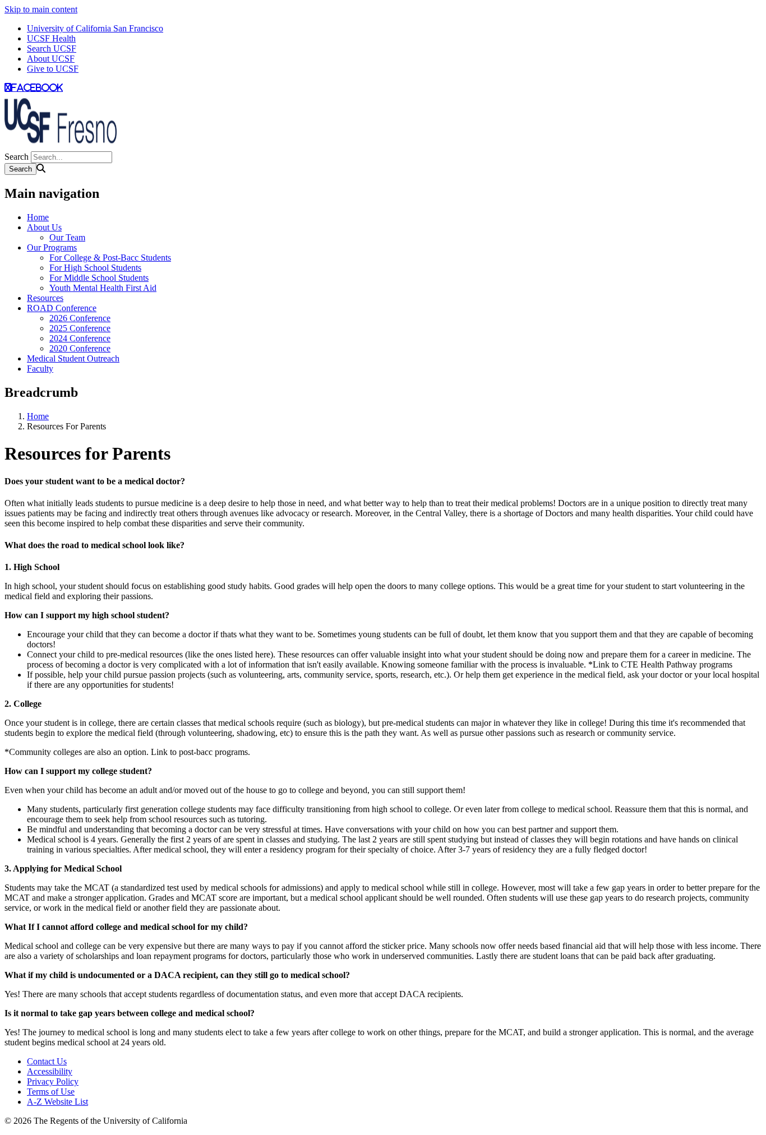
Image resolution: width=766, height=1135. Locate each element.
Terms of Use (51, 1091)
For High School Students (95, 267)
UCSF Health (51, 38)
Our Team (67, 237)
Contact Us (47, 1061)
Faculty (40, 368)
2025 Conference (79, 328)
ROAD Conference (61, 308)
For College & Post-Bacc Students (110, 257)
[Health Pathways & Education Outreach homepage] (60, 146)
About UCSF (51, 58)
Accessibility (49, 1071)
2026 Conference (79, 318)
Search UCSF (51, 48)
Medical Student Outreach (73, 358)
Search (16, 156)
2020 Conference (79, 348)
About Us (44, 227)
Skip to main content (40, 9)
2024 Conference (79, 338)
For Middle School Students (99, 277)
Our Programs (52, 247)
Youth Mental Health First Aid (102, 288)
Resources (45, 298)
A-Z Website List (57, 1101)
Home (38, 217)
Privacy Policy (53, 1081)
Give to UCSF (53, 68)
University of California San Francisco (95, 28)
